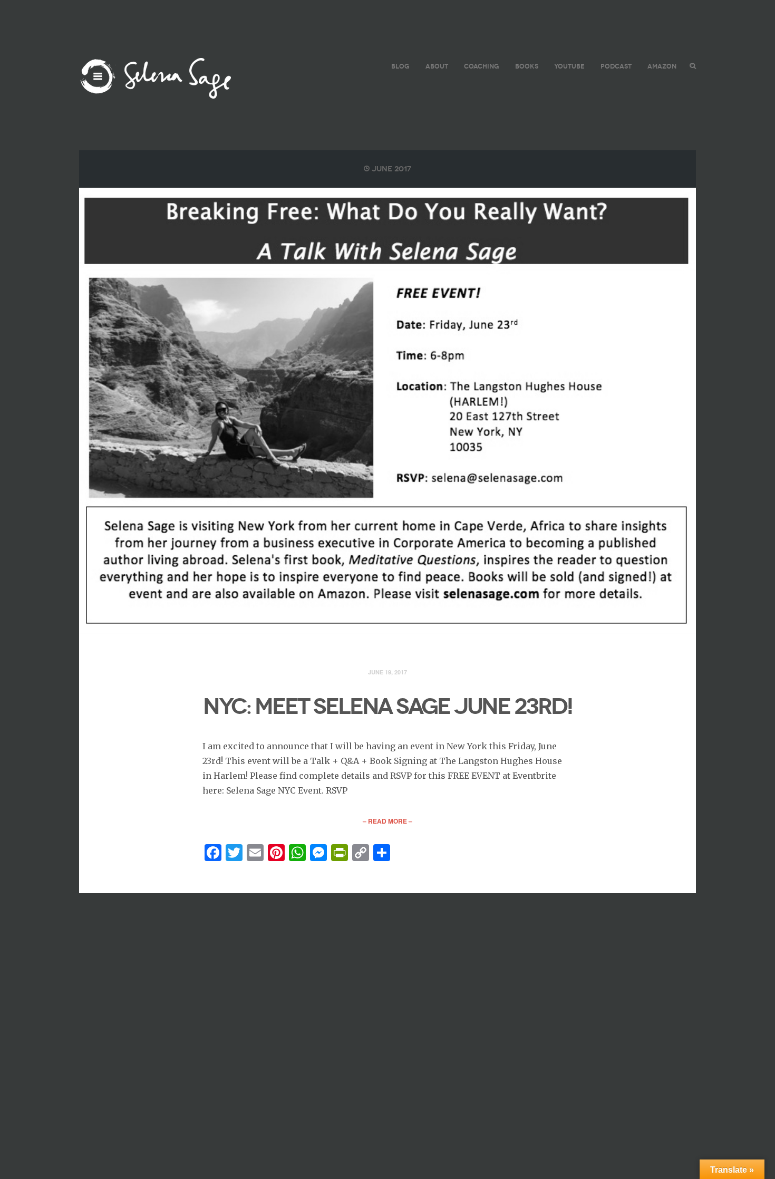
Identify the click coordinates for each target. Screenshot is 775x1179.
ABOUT (436, 66)
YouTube (569, 66)
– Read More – (387, 821)
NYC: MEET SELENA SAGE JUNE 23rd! (387, 706)
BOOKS (526, 66)
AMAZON (661, 66)
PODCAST (616, 66)
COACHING (481, 66)
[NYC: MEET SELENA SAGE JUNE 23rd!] (387, 411)
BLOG (400, 66)
